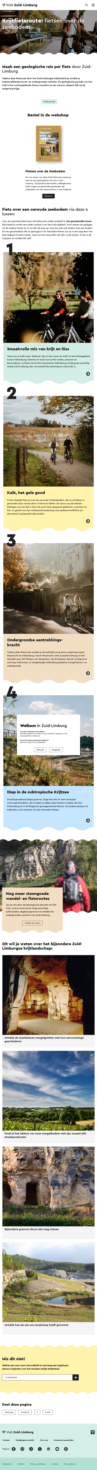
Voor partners (69, 1464)
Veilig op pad (49, 102)
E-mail (47, 1412)
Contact (6, 1440)
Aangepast (56, 750)
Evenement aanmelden (64, 1440)
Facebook (25, 1412)
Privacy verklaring (37, 1464)
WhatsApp (9, 1412)
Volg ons (6, 1449)
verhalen (87, 225)
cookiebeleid (40, 742)
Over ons (44, 1440)
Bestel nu (48, 196)
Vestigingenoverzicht (25, 1440)
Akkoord (40, 750)
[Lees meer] (88, 373)
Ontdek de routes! (32, 923)
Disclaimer (7, 1464)
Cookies (54, 1464)
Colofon (21, 1464)
